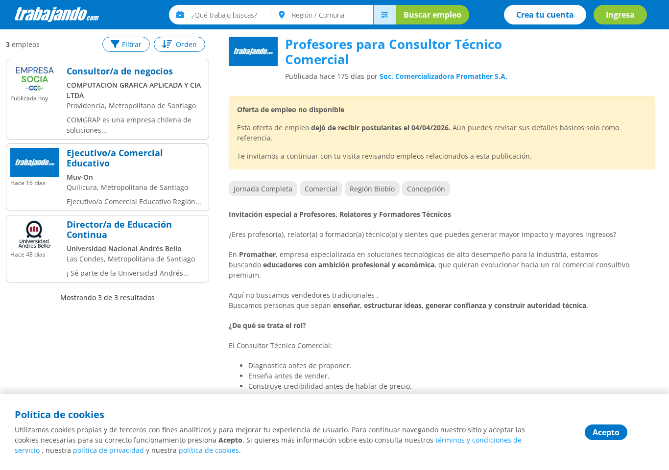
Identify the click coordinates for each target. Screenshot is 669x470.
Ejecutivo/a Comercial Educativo (115, 158)
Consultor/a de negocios (120, 71)
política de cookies (209, 450)
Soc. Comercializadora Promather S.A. (443, 76)
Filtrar (132, 44)
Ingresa (620, 14)
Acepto (606, 432)
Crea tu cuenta (545, 14)
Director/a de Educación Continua (119, 229)
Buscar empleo (432, 14)
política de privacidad (108, 450)
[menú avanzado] (384, 14)
